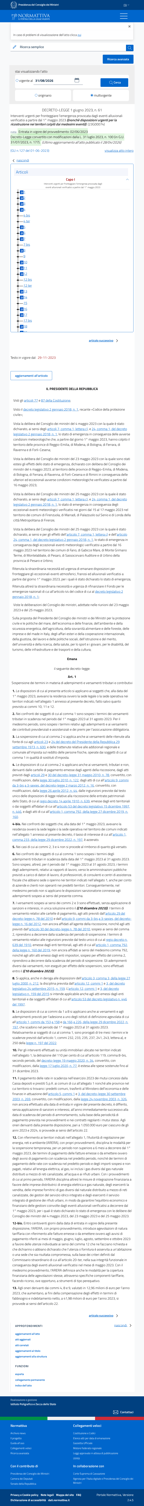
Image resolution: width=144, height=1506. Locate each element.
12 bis (27, 279)
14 (25, 297)
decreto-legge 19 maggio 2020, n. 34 (67, 1060)
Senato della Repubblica (23, 1484)
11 (25, 267)
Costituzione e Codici (84, 1433)
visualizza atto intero (119, 150)
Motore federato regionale (87, 1448)
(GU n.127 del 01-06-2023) (29, 150)
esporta (19, 1374)
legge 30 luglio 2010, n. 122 (59, 780)
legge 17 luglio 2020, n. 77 (58, 1065)
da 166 (68, 1021)
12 (25, 273)
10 (25, 262)
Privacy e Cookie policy (24, 1495)
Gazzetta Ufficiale (82, 1443)
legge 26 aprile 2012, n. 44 (58, 790)
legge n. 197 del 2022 (41, 1042)
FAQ (78, 1495)
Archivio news (18, 1433)
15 (25, 302)
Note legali (47, 1495)
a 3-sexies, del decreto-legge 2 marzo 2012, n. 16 (59, 785)
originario (44, 95)
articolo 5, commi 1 (61, 1093)
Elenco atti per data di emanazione (91, 1438)
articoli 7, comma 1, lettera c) (67, 428)
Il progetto (16, 1438)
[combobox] (72, 47)
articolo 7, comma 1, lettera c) (87, 534)
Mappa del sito (65, 1495)
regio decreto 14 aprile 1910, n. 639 (65, 801)
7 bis (26, 244)
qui (79, 35)
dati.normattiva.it (59, 1500)
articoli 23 (41, 741)
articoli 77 (31, 400)
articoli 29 (38, 774)
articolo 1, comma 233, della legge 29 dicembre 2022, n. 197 (69, 837)
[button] (77, 80)
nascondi (22, 160)
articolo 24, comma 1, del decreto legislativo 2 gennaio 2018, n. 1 (70, 537)
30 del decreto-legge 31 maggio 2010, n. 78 (78, 774)
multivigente (103, 95)
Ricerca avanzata (118, 59)
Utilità (76, 1458)
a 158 (56, 1021)
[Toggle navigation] (123, 16)
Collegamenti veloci (21, 1448)
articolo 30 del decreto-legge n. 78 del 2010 (59, 929)
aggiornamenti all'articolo (31, 375)
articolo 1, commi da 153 (33, 1021)
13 (25, 291)
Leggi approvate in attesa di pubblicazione (95, 1453)
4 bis (26, 215)
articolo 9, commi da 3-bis (80, 918)
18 (25, 326)
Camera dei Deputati (21, 1479)
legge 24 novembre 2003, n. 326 (104, 1099)
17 (25, 314)
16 (25, 308)
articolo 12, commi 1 (88, 983)
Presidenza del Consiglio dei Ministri (29, 1473)
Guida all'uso (17, 1443)
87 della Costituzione (55, 400)
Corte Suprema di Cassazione (89, 1473)
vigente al (26, 80)
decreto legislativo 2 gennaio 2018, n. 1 (50, 409)
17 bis (27, 320)
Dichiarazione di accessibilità (28, 1500)
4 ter (26, 221)
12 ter (27, 285)
